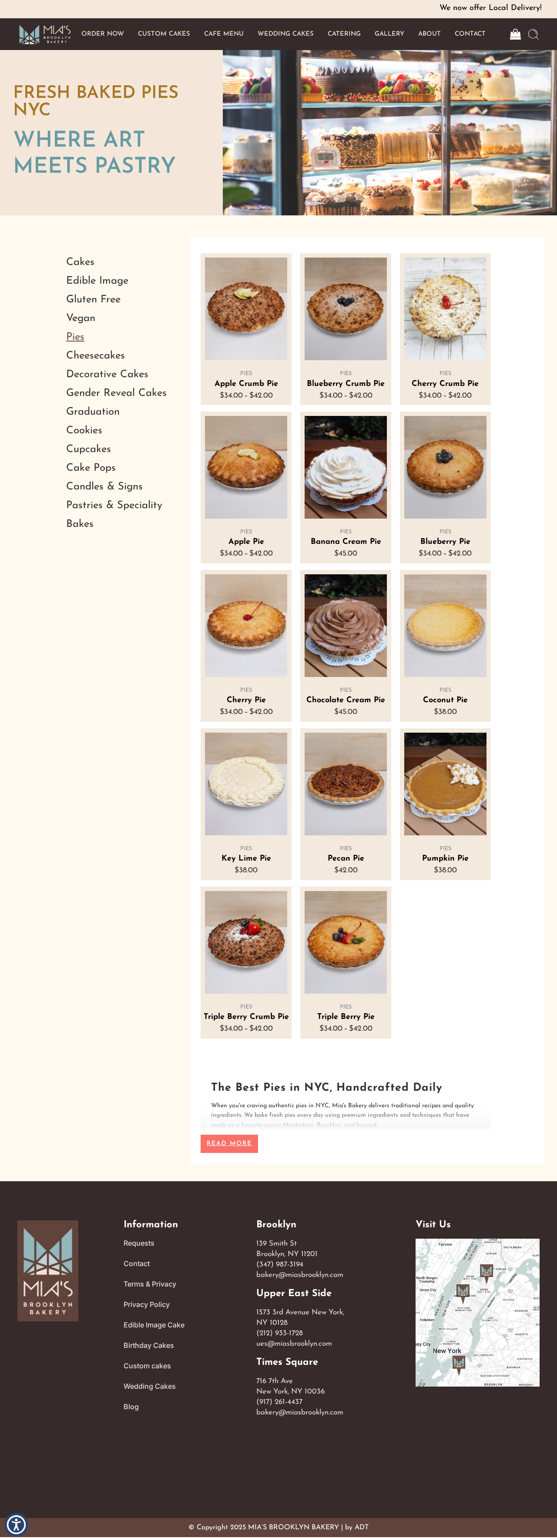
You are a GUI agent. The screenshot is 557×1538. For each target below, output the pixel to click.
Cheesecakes (95, 356)
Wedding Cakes (150, 1386)
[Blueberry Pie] (445, 467)
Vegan (80, 318)
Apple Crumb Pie (246, 384)
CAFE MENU (224, 34)
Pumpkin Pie (445, 859)
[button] (16, 1524)
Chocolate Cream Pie (345, 700)
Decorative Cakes (107, 374)
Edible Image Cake (154, 1324)
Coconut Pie (445, 700)
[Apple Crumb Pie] (246, 309)
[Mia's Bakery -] (44, 34)
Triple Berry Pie (346, 1017)
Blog (131, 1406)
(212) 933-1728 (279, 1333)
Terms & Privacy (150, 1284)
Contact (137, 1263)
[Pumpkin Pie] (445, 784)
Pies (246, 373)
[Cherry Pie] (246, 625)
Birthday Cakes (149, 1345)
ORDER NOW (102, 34)
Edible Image (97, 281)
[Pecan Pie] (346, 784)
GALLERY (389, 34)
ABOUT (429, 34)
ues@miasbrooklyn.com (294, 1343)
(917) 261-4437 (279, 1402)
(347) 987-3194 (279, 1264)
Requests (139, 1243)
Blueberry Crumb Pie (346, 384)
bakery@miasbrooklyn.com (299, 1275)
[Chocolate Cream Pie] (346, 625)
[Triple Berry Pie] (346, 942)
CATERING (344, 34)
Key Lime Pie (246, 859)
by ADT (357, 1527)
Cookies (84, 431)
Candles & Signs (104, 487)
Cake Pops (91, 468)
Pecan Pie (346, 859)
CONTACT (470, 34)
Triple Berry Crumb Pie (246, 1017)
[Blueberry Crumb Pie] (346, 309)
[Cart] (515, 34)
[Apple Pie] (246, 467)
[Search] (533, 34)
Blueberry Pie (445, 542)
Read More (229, 1143)
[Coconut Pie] (445, 625)
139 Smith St (276, 1243)
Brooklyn (276, 1225)
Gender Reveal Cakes (116, 393)
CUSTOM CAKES (164, 34)
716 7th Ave (274, 1381)
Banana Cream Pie (346, 542)
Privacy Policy (147, 1304)
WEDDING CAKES (286, 34)
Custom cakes (147, 1365)
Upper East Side (294, 1294)
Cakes (80, 262)
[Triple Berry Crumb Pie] (246, 942)
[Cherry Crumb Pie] (445, 309)
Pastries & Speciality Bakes (114, 514)
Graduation (93, 412)
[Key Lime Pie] (246, 784)
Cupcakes (88, 449)
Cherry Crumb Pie (445, 384)
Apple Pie (246, 542)
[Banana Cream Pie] (346, 467)
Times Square (287, 1362)
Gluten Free (93, 300)
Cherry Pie (246, 700)
